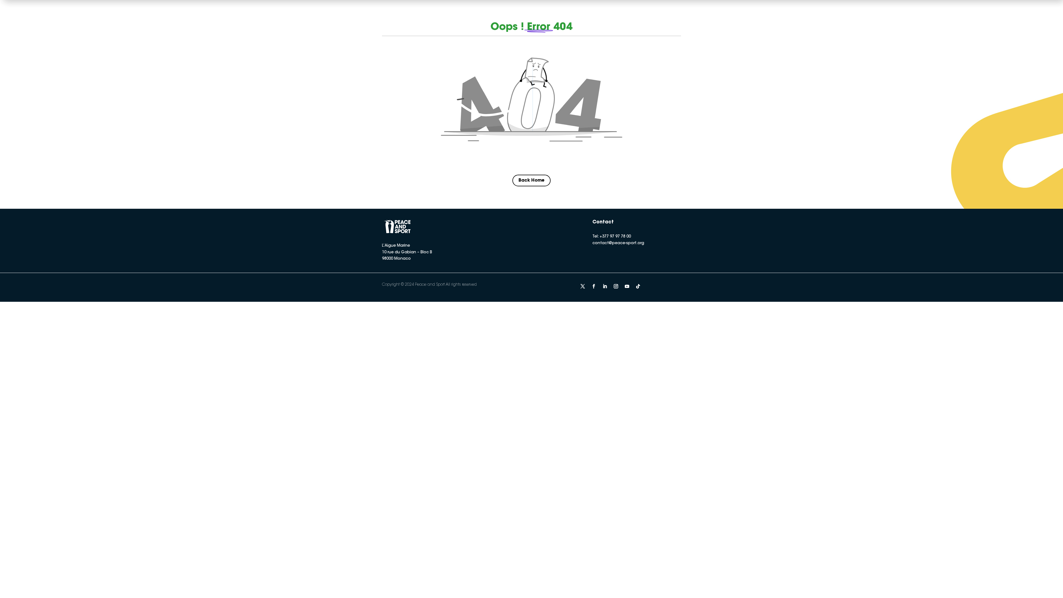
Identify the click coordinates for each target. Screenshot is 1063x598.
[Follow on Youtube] (627, 286)
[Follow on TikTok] (638, 286)
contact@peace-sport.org (618, 243)
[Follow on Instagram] (616, 286)
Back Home (531, 180)
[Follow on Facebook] (593, 286)
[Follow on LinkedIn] (604, 286)
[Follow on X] (582, 286)
